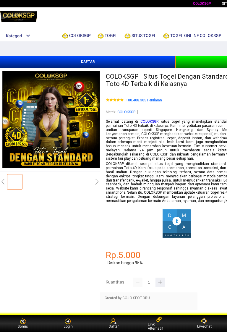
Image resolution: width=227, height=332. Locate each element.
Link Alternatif (155, 326)
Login (68, 326)
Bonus (22, 326)
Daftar (113, 326)
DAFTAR (88, 62)
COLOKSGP (202, 3)
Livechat (204, 326)
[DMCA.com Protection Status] (177, 237)
